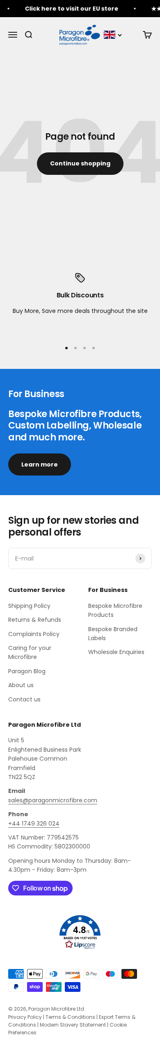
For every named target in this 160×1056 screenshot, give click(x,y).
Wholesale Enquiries (116, 652)
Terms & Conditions (70, 1017)
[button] (80, 932)
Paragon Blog (27, 671)
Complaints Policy (33, 634)
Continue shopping (80, 163)
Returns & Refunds (34, 620)
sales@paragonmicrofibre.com (52, 800)
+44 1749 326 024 (33, 823)
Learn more (39, 464)
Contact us (24, 699)
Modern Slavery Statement (73, 1024)
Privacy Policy (25, 1017)
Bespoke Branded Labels (112, 633)
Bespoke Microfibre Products (115, 610)
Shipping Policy (29, 606)
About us (21, 685)
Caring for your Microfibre (29, 652)
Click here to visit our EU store (69, 8)
